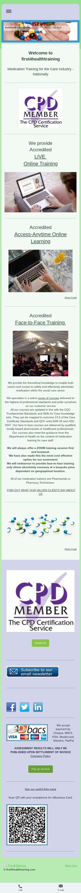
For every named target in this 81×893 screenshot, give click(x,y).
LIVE (40, 156)
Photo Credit (70, 297)
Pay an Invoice (40, 768)
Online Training (41, 164)
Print (10, 865)
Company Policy (40, 756)
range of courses (48, 398)
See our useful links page (40, 789)
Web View (71, 865)
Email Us (40, 642)
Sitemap (21, 865)
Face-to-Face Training (40, 322)
